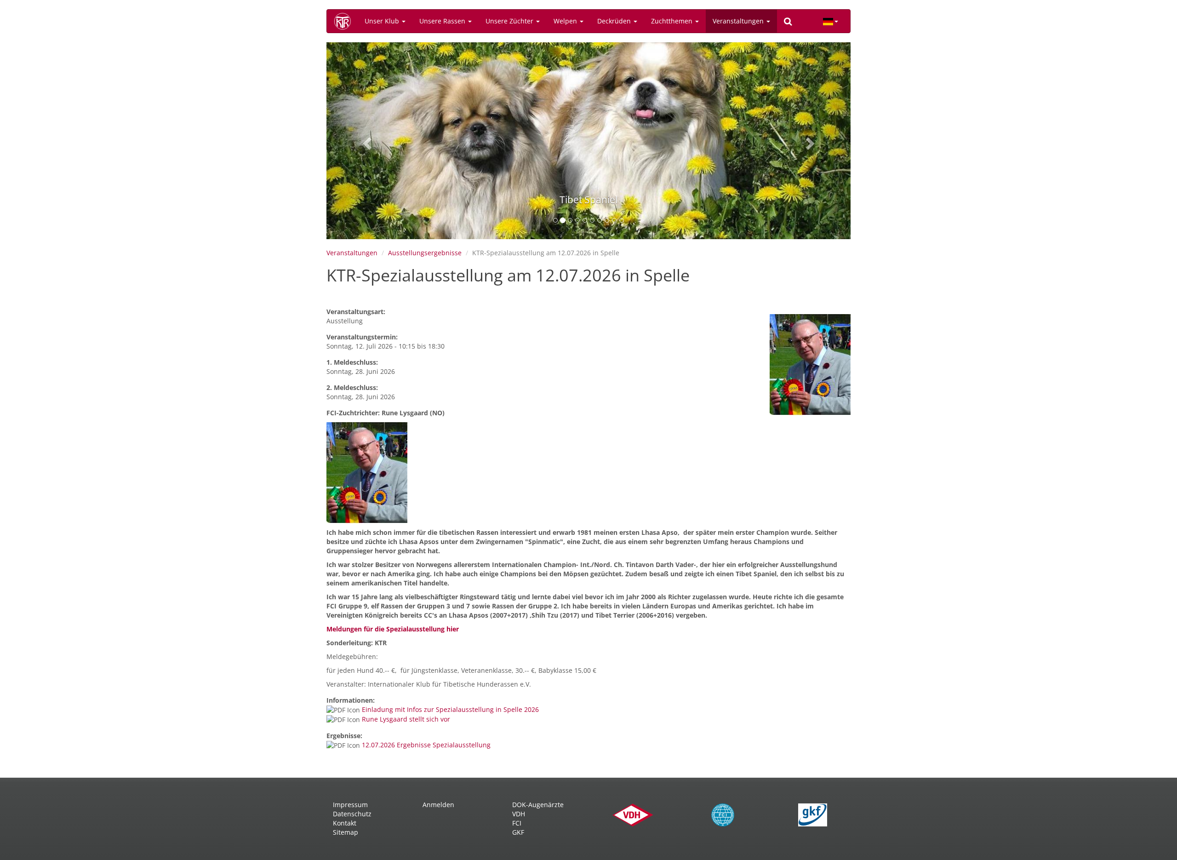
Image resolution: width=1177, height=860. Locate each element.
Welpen (566, 21)
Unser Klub (383, 21)
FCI (516, 823)
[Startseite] (346, 21)
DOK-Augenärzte (538, 804)
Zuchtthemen (672, 21)
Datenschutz (352, 813)
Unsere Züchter (510, 21)
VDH (518, 813)
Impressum (350, 804)
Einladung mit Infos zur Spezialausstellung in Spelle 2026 (450, 709)
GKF (518, 832)
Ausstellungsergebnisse (425, 252)
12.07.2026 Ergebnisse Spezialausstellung (426, 744)
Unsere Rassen (443, 21)
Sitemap (345, 832)
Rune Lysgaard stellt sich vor (406, 719)
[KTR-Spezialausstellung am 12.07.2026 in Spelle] (810, 364)
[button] (365, 140)
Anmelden (438, 804)
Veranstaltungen (739, 21)
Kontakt (344, 823)
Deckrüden (615, 21)
